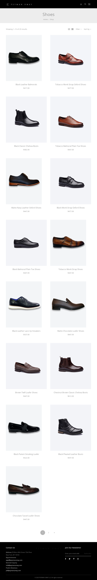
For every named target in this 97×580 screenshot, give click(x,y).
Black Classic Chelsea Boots (26, 146)
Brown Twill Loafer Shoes (26, 392)
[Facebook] (65, 559)
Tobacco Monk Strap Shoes (71, 269)
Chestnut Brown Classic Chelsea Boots (71, 392)
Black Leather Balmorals (26, 84)
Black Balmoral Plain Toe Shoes (26, 269)
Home (45, 19)
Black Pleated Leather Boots (70, 454)
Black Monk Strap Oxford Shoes (71, 207)
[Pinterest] (73, 559)
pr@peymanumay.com (13, 570)
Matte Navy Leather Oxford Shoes (26, 207)
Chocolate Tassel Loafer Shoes (26, 515)
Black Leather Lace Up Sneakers (26, 331)
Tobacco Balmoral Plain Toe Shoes (70, 146)
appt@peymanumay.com (14, 560)
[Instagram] (78, 559)
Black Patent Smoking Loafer (26, 454)
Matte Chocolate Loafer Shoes (70, 331)
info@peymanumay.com (14, 565)
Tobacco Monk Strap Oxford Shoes (70, 84)
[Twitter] (69, 559)
